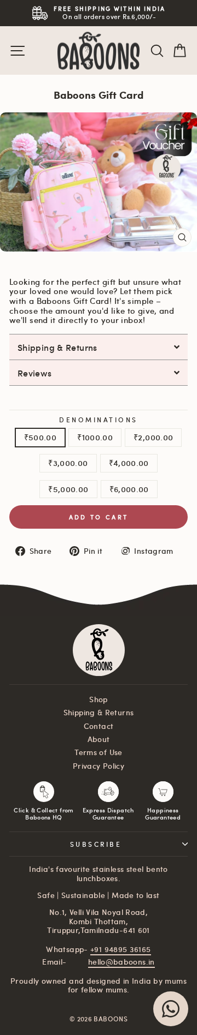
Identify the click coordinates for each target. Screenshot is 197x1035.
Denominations (98, 419)
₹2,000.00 (153, 437)
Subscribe (96, 844)
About (99, 739)
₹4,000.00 (129, 462)
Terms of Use (98, 752)
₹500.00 (40, 437)
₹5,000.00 (68, 488)
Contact (99, 726)
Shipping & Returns (98, 712)
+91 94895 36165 (120, 949)
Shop (98, 699)
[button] (98, 347)
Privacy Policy (98, 766)
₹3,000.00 (68, 462)
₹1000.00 (95, 437)
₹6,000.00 (129, 488)
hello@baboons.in (121, 961)
